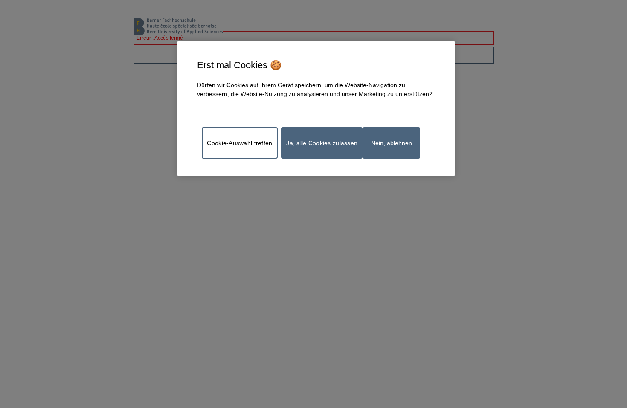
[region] (316, 108)
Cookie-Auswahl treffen (239, 143)
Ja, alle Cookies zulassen (321, 143)
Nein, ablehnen (391, 143)
